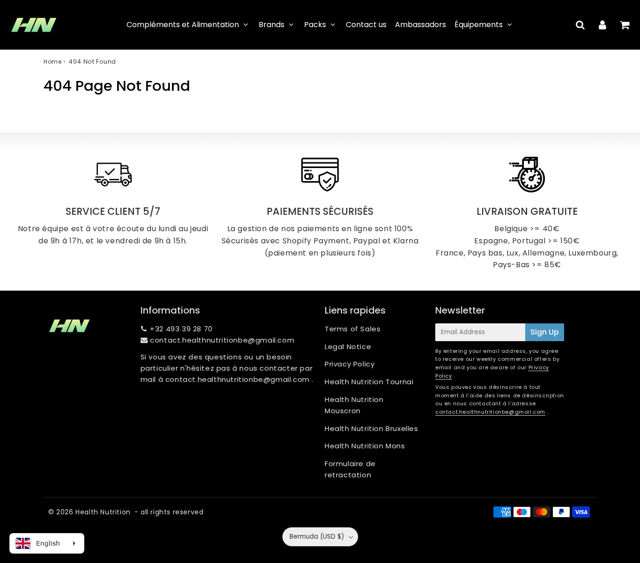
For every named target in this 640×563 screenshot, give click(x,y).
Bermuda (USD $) (317, 536)
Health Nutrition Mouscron (354, 405)
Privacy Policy (349, 364)
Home (52, 62)
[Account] (602, 25)
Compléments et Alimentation (183, 24)
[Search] (580, 25)
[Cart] (624, 25)
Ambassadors (420, 24)
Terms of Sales (352, 329)
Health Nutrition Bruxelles (371, 428)
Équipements (478, 24)
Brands (271, 24)
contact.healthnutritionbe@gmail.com (222, 340)
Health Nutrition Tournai (369, 382)
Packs (315, 24)
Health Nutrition (103, 512)
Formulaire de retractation (350, 469)
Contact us (366, 24)
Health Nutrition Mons (365, 446)
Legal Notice (348, 346)
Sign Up (544, 332)
